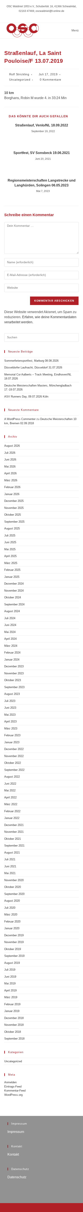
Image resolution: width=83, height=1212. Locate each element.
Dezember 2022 (14, 749)
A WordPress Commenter (20, 419)
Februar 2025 (12, 569)
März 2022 (10, 804)
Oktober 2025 (12, 514)
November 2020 (14, 880)
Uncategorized (19, 79)
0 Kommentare (50, 79)
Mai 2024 (10, 632)
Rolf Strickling (19, 74)
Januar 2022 (11, 818)
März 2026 (10, 480)
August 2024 (12, 611)
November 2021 (14, 831)
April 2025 (10, 556)
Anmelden (10, 1082)
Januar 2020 (11, 928)
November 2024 (14, 590)
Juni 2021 (10, 866)
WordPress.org (13, 1094)
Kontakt (13, 1154)
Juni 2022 (10, 783)
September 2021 (14, 845)
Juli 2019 (9, 969)
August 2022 (12, 776)
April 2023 (10, 721)
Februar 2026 (12, 487)
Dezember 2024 (14, 583)
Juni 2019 (10, 976)
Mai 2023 (10, 714)
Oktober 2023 (12, 680)
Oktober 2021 (12, 838)
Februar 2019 (12, 1004)
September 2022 (14, 769)
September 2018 (14, 1038)
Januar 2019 (11, 1011)
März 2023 (10, 728)
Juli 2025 (9, 535)
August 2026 (12, 445)
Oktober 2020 (12, 887)
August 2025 (12, 528)
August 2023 (12, 694)
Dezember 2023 (14, 666)
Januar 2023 (11, 742)
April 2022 (10, 797)
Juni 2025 (10, 542)
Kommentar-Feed (15, 1090)
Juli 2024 (9, 618)
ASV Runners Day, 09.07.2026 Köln (26, 396)
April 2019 (10, 990)
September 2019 (14, 955)
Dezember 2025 (14, 500)
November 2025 (14, 507)
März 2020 (10, 914)
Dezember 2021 (14, 825)
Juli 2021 (9, 859)
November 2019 (14, 942)
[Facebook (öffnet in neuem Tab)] (41, 15)
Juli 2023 (9, 701)
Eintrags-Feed (12, 1086)
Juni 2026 (10, 459)
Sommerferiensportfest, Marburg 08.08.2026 (31, 360)
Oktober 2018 (12, 1031)
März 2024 (10, 645)
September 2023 (14, 687)
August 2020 (12, 900)
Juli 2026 (9, 452)
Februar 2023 (12, 735)
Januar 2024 (11, 659)
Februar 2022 (12, 811)
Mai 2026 (10, 466)
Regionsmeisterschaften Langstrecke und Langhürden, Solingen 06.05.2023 (42, 183)
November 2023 (14, 673)
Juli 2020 (9, 907)
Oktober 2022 (12, 762)
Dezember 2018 (14, 1018)
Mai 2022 (10, 790)
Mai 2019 (10, 983)
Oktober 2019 (12, 949)
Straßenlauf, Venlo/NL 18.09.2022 (41, 125)
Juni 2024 (10, 625)
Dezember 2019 (14, 935)
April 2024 (10, 638)
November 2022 (14, 756)
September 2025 (14, 521)
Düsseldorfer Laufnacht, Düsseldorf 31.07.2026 (33, 367)
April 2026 (10, 473)
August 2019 (12, 962)
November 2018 (14, 1024)
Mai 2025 (10, 549)
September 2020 (14, 894)
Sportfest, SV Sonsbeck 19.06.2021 (41, 153)
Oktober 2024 (12, 597)
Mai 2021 (10, 873)
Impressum (15, 1132)
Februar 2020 (12, 921)
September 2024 (14, 604)
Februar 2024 (12, 652)
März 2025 (10, 563)
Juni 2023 (10, 707)
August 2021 (12, 852)
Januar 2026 (11, 494)
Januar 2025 (11, 576)
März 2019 (10, 997)
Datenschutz (16, 1177)
